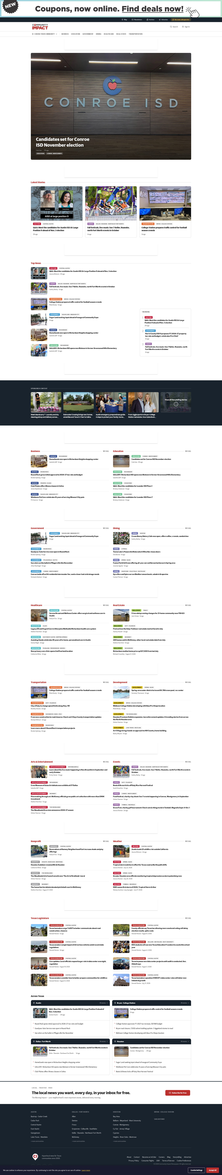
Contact (137, 1157)
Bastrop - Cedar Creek (39, 1116)
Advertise (187, 1157)
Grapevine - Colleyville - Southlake (84, 1129)
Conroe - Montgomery (121, 1125)
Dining (98, 34)
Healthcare (109, 34)
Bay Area (116, 1116)
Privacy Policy (134, 1161)
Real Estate (121, 34)
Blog (168, 1157)
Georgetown (35, 1133)
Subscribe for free (179, 1093)
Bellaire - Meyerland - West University (127, 1121)
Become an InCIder (149, 1157)
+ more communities (37, 1141)
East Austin (35, 1129)
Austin (38, 1003)
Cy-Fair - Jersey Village (121, 1129)
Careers (162, 1157)
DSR (158, 1161)
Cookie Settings (196, 1170)
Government (88, 34)
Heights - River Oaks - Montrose (124, 1137)
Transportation (135, 34)
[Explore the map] (111, 8)
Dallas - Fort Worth (43, 1041)
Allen (74, 1116)
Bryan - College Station (126, 1003)
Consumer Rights (147, 1161)
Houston (120, 1041)
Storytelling (177, 1157)
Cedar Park (35, 1121)
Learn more (86, 1170)
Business (65, 34)
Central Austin (36, 1125)
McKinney (75, 1137)
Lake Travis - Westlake (39, 1137)
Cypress (116, 1133)
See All (106, 451)
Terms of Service (168, 1161)
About (129, 1157)
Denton (74, 1121)
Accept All (212, 1170)
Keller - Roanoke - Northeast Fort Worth (86, 1133)
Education (75, 34)
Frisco (74, 1125)
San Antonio (159, 1119)
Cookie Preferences (184, 1161)
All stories (103, 1003)
